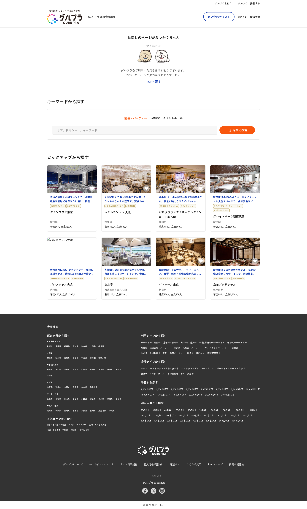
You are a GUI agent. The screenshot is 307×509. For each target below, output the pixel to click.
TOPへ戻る (153, 81)
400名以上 (159, 420)
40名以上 (168, 410)
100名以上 (240, 410)
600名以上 (185, 420)
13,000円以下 (147, 394)
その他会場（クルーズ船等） (182, 373)
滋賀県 (50, 387)
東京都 (93, 358)
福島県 (101, 346)
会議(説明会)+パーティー (212, 342)
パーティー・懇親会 (150, 342)
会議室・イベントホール (153, 373)
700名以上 (198, 420)
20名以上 (145, 410)
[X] (153, 491)
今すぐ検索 (240, 130)
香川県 (101, 398)
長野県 (93, 369)
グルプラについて (73, 464)
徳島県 (93, 398)
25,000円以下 (211, 394)
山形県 (93, 346)
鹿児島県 (102, 410)
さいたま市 (84, 429)
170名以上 (209, 415)
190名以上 (234, 415)
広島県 (75, 398)
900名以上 (224, 420)
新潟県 (50, 369)
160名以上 (196, 415)
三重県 (50, 375)
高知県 (118, 398)
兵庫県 (75, 387)
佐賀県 (58, 410)
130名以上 (158, 415)
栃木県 (58, 358)
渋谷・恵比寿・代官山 (56, 424)
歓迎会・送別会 (188, 342)
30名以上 (157, 410)
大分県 (84, 410)
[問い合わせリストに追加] (92, 188)
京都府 (58, 387)
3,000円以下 (147, 389)
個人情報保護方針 (154, 464)
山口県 (84, 398)
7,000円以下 (207, 389)
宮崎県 (93, 410)
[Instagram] (162, 491)
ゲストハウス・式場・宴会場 (164, 368)
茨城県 (50, 358)
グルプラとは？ (223, 3)
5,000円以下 (177, 389)
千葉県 (84, 358)
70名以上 (204, 410)
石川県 (67, 369)
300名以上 (146, 420)
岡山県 (67, 398)
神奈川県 (102, 358)
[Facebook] (145, 491)
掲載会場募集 (236, 464)
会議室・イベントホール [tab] (167, 118)
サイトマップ (215, 464)
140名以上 (171, 415)
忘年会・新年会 (171, 342)
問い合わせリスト (219, 17)
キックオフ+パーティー (217, 347)
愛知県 (118, 369)
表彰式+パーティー (237, 342)
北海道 (50, 346)
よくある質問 (193, 464)
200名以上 (247, 415)
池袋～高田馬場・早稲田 (57, 429)
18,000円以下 (179, 394)
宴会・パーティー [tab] (135, 118)
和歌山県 (94, 387)
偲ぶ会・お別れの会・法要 (154, 352)
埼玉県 (75, 358)
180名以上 (222, 415)
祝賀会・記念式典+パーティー (156, 347)
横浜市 (74, 429)
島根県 (58, 398)
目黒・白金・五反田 (77, 424)
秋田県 (84, 346)
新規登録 (255, 17)
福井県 (75, 369)
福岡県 (50, 410)
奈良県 (84, 387)
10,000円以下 (253, 389)
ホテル (144, 368)
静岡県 (110, 369)
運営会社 (175, 464)
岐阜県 (101, 369)
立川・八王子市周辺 (97, 424)
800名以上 (211, 420)
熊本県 (75, 410)
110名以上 (252, 410)
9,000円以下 (237, 389)
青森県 (58, 346)
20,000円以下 (195, 394)
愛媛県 (110, 398)
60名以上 (192, 410)
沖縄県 (112, 410)
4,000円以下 (162, 389)
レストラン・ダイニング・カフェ (197, 368)
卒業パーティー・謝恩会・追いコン (187, 352)
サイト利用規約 (128, 464)
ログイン (242, 17)
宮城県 (75, 346)
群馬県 (67, 358)
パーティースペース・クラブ (231, 368)
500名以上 (172, 420)
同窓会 (234, 347)
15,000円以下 (163, 394)
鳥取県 (50, 398)
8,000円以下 (222, 389)
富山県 (58, 369)
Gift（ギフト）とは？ (101, 464)
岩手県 (67, 346)
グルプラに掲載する (249, 3)
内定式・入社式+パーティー (188, 347)
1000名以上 (238, 420)
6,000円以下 (192, 389)
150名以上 (183, 415)
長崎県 (67, 410)
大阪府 (67, 387)
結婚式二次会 (213, 352)
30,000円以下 (228, 394)
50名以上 (180, 410)
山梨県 (84, 369)
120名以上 (146, 415)
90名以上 (227, 410)
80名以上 (215, 410)
